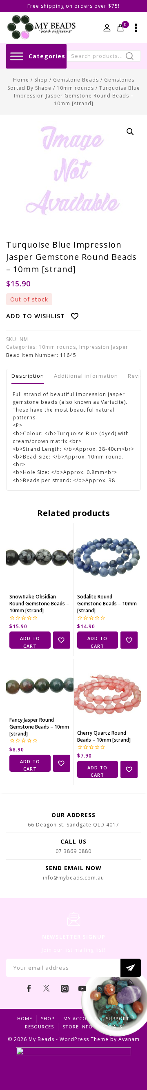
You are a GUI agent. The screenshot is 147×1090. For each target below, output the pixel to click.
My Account (80, 1018)
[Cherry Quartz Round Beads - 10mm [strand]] (107, 693)
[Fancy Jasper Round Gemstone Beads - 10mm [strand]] (40, 686)
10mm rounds (57, 346)
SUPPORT (117, 1018)
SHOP (48, 1018)
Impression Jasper (103, 346)
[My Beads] (41, 27)
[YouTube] (82, 989)
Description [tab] (27, 375)
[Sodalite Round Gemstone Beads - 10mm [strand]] (107, 557)
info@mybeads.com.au (73, 877)
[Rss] (100, 989)
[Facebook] (29, 989)
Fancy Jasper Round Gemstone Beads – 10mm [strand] (39, 726)
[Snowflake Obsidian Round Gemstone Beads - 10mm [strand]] (40, 557)
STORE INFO (77, 1027)
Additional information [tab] (86, 375)
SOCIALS (111, 1027)
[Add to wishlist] (61, 640)
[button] (130, 131)
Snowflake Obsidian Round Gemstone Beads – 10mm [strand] (39, 603)
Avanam (129, 1039)
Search (132, 57)
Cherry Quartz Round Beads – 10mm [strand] (104, 736)
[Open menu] (136, 28)
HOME (24, 1018)
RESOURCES (39, 1027)
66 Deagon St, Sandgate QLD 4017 (73, 824)
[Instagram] (64, 989)
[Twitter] (46, 989)
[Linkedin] (118, 989)
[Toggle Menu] (16, 56)
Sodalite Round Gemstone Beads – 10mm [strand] (107, 603)
